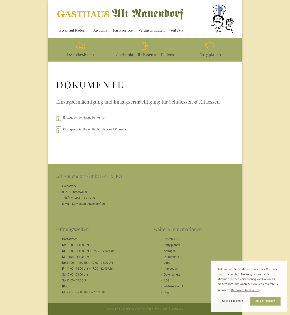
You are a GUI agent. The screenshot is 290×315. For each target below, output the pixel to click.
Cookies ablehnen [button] (233, 301)
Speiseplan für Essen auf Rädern (145, 54)
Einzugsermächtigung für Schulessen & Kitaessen (95, 129)
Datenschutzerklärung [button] (245, 290)
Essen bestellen (80, 54)
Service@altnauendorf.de (88, 204)
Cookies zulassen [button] (265, 301)
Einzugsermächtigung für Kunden (84, 117)
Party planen (209, 54)
